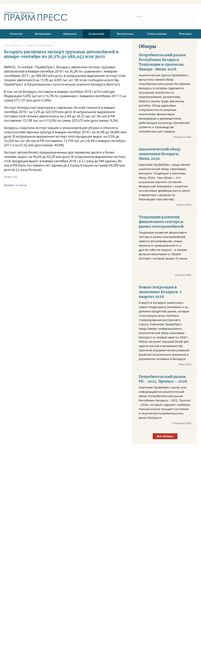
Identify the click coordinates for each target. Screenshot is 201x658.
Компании (96, 34)
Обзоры (147, 46)
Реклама (185, 34)
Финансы (70, 34)
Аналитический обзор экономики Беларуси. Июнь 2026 (159, 154)
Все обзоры (165, 436)
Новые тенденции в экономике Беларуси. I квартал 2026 (160, 292)
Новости (16, 34)
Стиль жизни (157, 34)
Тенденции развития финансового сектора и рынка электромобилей (161, 222)
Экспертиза (125, 34)
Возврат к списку (15, 185)
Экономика (42, 34)
